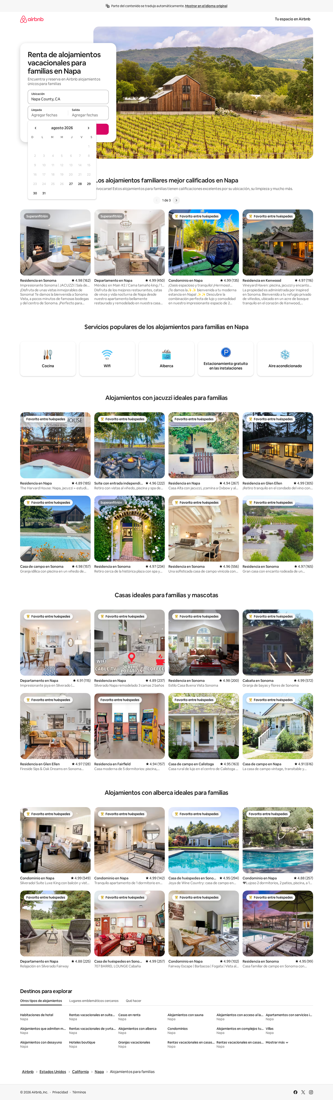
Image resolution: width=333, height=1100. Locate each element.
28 (80, 184)
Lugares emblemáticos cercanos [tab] (94, 1001)
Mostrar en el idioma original (206, 6)
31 (44, 193)
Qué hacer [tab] (133, 1001)
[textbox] (48, 115)
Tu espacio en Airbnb (292, 19)
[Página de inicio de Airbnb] (31, 19)
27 (71, 184)
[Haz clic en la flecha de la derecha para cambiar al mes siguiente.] (88, 128)
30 (35, 193)
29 (89, 184)
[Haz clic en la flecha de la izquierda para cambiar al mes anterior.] (35, 128)
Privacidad (60, 1092)
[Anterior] (156, 200)
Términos (79, 1092)
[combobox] (68, 99)
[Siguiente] (176, 200)
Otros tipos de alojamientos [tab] (41, 1001)
